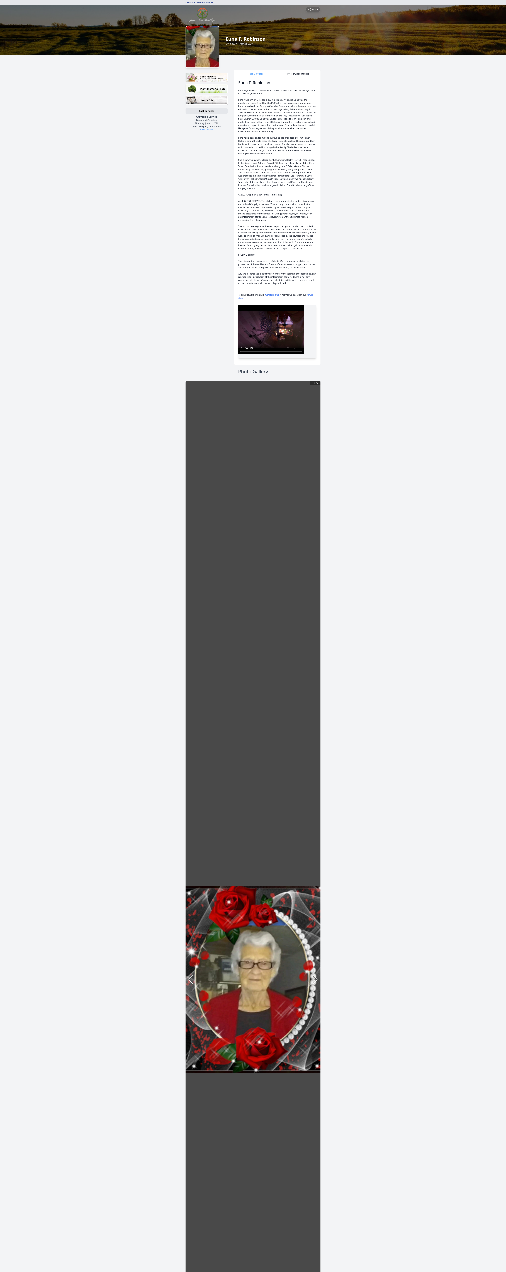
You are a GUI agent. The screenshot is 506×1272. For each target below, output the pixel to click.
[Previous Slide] (191, 979)
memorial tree (272, 294)
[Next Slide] (315, 979)
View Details (206, 129)
